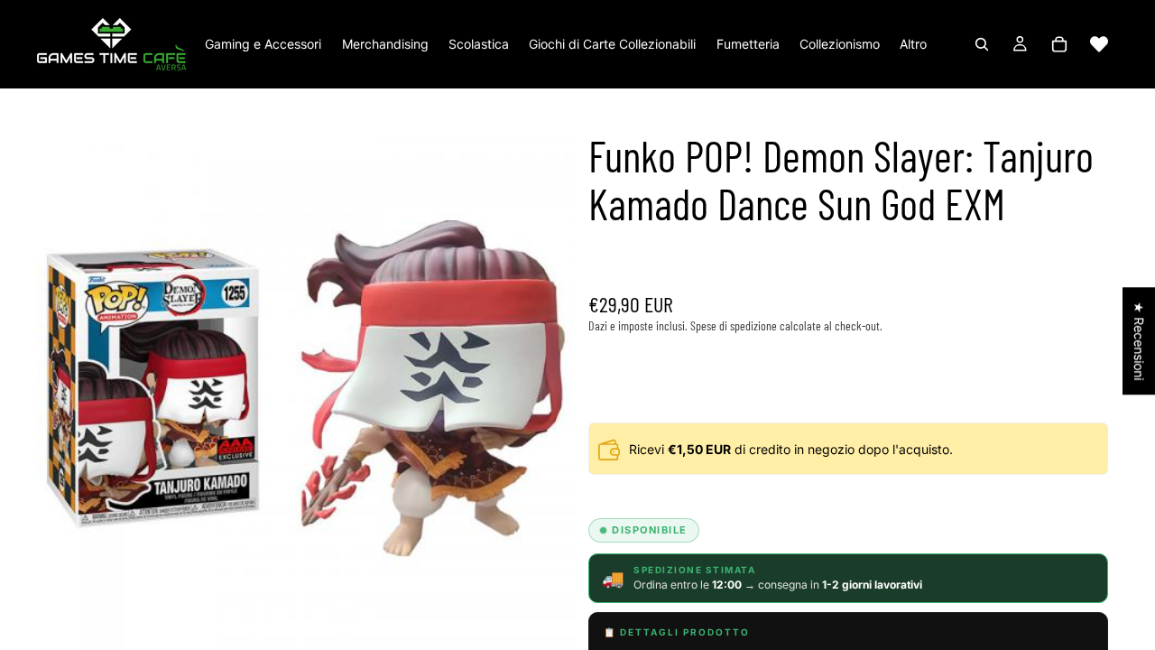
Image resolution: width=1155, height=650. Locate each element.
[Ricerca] (982, 44)
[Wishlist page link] (1099, 44)
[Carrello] (1059, 44)
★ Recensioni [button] (1139, 341)
